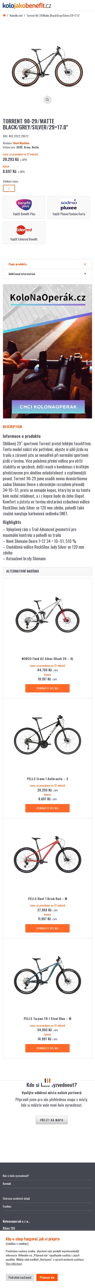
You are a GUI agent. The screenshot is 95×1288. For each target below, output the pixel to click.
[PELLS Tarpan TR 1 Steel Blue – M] (47, 976)
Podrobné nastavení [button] (20, 1277)
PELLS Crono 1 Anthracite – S (47, 779)
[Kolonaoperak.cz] (47, 351)
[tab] (47, 264)
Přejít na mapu (51, 1120)
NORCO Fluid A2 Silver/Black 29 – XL (48, 659)
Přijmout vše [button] (47, 1277)
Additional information (22, 274)
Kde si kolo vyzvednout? (16, 1176)
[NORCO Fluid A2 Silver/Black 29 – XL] (47, 616)
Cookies (7, 1206)
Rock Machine (21, 143)
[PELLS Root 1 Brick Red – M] (47, 856)
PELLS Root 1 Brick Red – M (47, 899)
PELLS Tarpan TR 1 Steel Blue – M (47, 1018)
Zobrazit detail (47, 688)
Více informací (14, 1264)
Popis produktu (18, 264)
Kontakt (7, 1183)
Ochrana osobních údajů (16, 1198)
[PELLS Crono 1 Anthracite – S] (47, 736)
